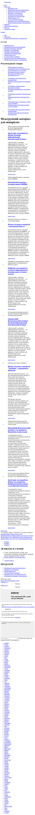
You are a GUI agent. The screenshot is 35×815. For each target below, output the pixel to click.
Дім (5, 5)
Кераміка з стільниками (15, 13)
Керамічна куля (12, 8)
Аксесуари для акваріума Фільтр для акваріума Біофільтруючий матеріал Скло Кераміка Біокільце (18, 483)
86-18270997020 (9, 557)
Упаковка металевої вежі (15, 15)
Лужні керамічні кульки (25, 539)
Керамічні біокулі (6, 535)
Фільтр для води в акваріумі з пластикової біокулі (19, 225)
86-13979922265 (20, 557)
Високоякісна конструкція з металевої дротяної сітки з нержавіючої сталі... (16, 73)
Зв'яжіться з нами (9, 29)
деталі (13, 174)
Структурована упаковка (15, 19)
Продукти (7, 7)
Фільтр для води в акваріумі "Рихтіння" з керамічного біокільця (19, 368)
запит (9, 174)
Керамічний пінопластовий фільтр (18, 10)
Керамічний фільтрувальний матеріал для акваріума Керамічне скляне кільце (19, 430)
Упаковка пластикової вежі (16, 16)
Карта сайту (18, 534)
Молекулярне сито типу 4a (9, 539)
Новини (6, 24)
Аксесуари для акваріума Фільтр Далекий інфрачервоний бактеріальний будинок (18, 136)
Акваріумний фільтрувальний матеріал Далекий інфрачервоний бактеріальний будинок (18, 322)
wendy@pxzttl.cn (9, 560)
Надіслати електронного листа (10, 580)
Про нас (6, 27)
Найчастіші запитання (11, 26)
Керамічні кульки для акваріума (22, 537)
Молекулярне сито (13, 18)
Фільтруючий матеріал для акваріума (19, 23)
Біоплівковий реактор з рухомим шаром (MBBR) (17, 183)
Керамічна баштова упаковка (17, 11)
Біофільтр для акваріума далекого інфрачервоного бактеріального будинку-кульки (18, 271)
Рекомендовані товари (7, 534)
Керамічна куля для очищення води (19, 21)
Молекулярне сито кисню (20, 535)
